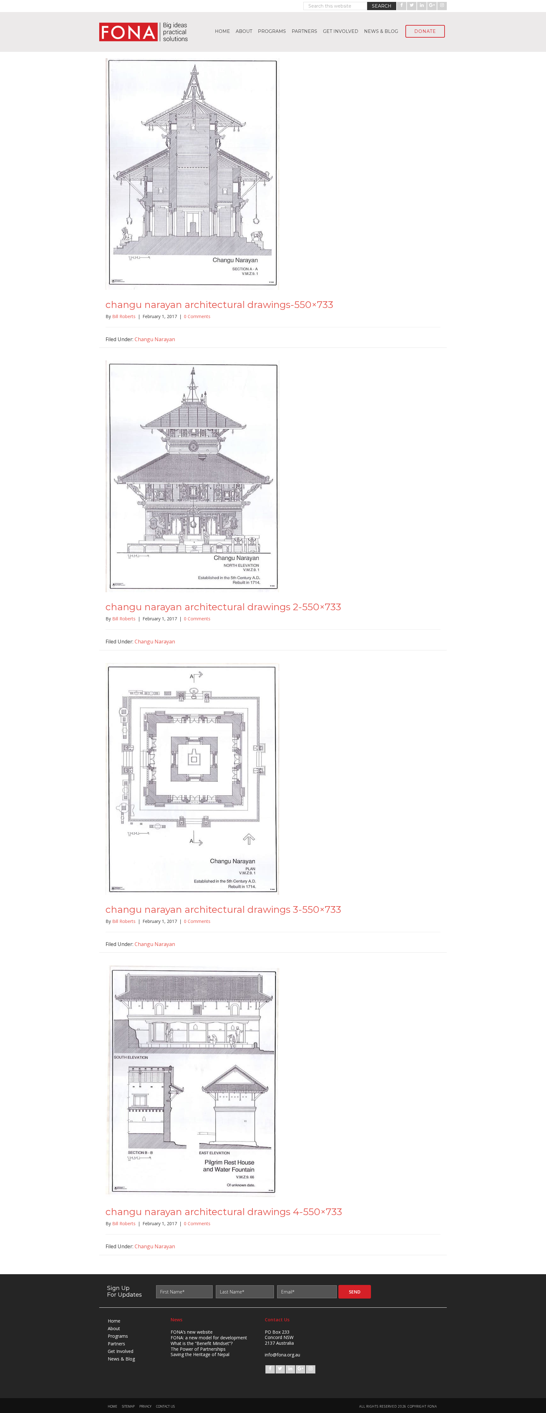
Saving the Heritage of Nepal (200, 1354)
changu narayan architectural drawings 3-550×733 (223, 909)
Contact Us (165, 1406)
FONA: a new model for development (209, 1338)
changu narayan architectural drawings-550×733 (219, 304)
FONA (146, 31)
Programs (118, 1336)
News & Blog (121, 1359)
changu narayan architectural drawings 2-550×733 (223, 607)
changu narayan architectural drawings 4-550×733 (224, 1212)
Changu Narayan (155, 339)
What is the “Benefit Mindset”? (202, 1343)
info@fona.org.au (282, 1355)
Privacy (145, 1406)
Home (114, 1321)
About (114, 1328)
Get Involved (120, 1351)
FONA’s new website (192, 1332)
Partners (116, 1344)
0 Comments (197, 316)
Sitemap (128, 1406)
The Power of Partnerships (198, 1349)
